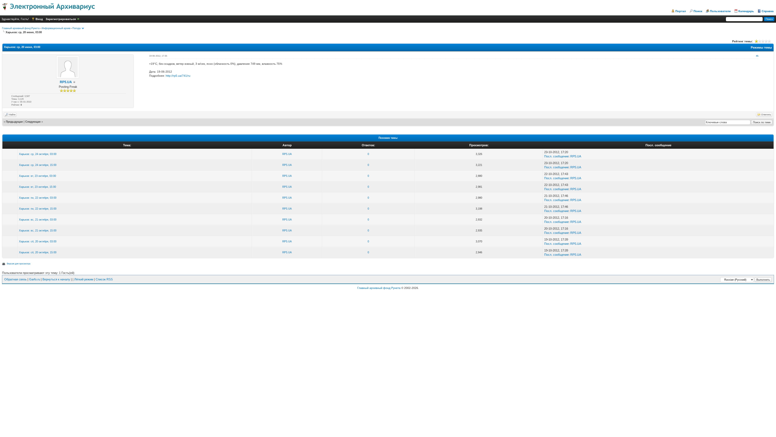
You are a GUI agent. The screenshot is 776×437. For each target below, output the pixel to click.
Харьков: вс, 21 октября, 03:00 (37, 219)
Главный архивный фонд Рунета (21, 28)
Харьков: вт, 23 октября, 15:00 (37, 186)
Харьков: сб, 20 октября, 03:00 (37, 241)
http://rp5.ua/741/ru (178, 75)
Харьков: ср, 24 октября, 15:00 (37, 165)
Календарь (746, 11)
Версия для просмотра (18, 263)
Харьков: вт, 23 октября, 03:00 (37, 175)
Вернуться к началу (56, 279)
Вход (39, 19)
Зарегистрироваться (61, 19)
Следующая (33, 121)
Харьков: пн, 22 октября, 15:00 (37, 208)
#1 (757, 56)
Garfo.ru (34, 279)
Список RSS (104, 279)
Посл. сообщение (556, 156)
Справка (768, 11)
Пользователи (720, 11)
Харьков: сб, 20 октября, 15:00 (37, 252)
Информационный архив (56, 28)
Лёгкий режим (83, 279)
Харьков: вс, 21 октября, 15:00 (37, 230)
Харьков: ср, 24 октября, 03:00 (37, 154)
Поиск (698, 11)
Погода (76, 28)
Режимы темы (761, 47)
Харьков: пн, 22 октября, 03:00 (37, 197)
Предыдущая (14, 121)
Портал (680, 11)
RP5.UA (66, 82)
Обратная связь (15, 279)
